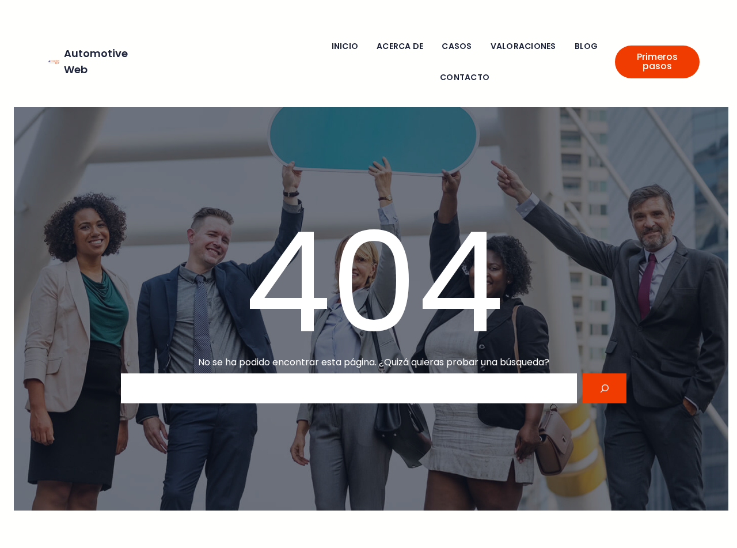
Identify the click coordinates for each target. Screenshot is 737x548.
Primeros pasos (657, 61)
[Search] (604, 388)
